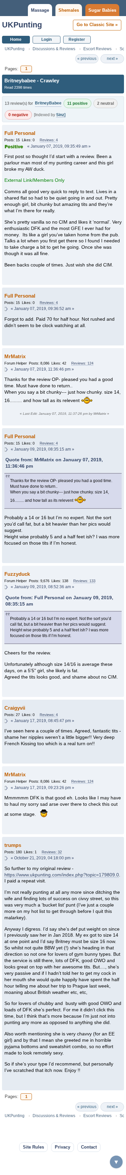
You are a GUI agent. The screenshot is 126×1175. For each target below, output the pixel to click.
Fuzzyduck (17, 574)
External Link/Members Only (34, 180)
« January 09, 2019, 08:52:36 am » (42, 586)
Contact (89, 1147)
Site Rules (33, 1147)
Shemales (68, 10)
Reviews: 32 (52, 852)
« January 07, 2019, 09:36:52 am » (42, 308)
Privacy (62, 1147)
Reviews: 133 (84, 581)
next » (112, 58)
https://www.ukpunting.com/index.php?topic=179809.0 (61, 874)
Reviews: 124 (82, 363)
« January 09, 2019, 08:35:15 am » (42, 449)
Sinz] (61, 114)
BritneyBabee (48, 103)
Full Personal (19, 133)
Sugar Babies (102, 10)
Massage (40, 10)
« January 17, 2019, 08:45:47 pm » (42, 720)
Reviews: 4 (49, 140)
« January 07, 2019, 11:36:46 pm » (42, 369)
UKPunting (22, 24)
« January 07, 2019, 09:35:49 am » (59, 146)
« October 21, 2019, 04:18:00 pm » (42, 858)
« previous (86, 58)
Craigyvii (14, 708)
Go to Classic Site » (97, 24)
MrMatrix (15, 356)
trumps (12, 845)
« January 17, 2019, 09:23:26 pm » (42, 787)
